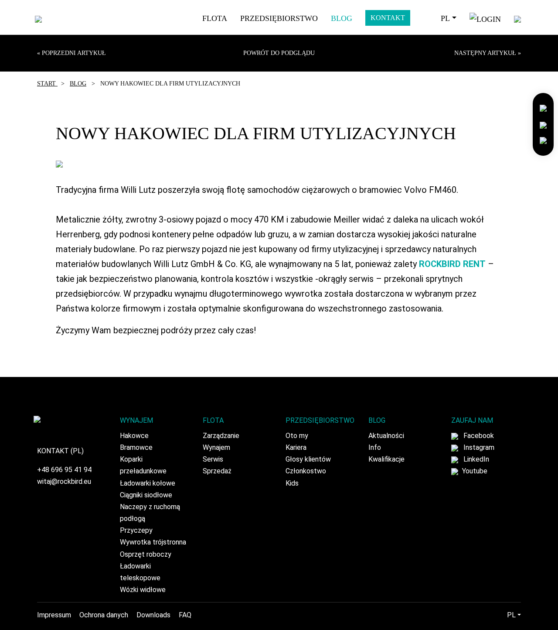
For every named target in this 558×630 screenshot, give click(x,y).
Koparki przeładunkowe (143, 465)
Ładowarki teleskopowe (140, 572)
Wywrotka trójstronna (153, 542)
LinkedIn (475, 459)
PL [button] (445, 18)
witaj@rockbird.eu (64, 481)
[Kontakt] (543, 107)
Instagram (478, 447)
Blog (341, 18)
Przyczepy (136, 530)
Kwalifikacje (386, 459)
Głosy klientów (308, 459)
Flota (214, 18)
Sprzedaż (217, 471)
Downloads (153, 615)
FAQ (185, 615)
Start (47, 83)
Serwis (213, 459)
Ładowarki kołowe (147, 483)
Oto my (297, 435)
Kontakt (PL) (60, 451)
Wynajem (216, 447)
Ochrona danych (103, 615)
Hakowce (134, 435)
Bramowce (136, 447)
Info (374, 447)
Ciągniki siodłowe (146, 495)
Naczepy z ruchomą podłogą (150, 513)
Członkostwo (306, 471)
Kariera (296, 447)
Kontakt (388, 17)
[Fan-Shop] (543, 140)
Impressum (54, 615)
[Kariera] (543, 124)
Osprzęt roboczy (145, 554)
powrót (279, 53)
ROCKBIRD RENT (452, 264)
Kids (292, 483)
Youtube (473, 471)
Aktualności (386, 435)
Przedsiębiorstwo (279, 18)
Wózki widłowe (143, 589)
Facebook (478, 435)
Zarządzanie (221, 435)
